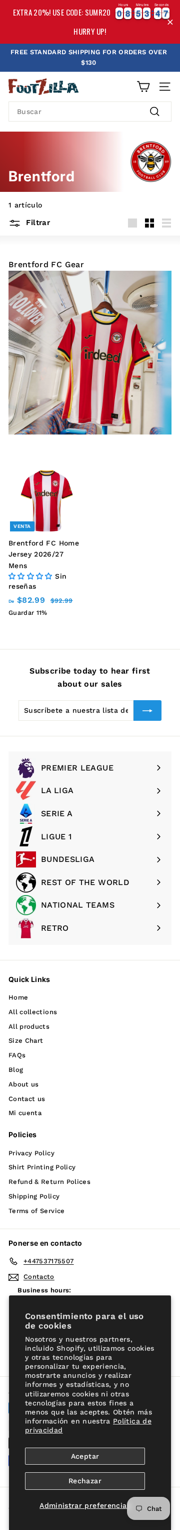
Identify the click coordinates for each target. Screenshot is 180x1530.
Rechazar (85, 1481)
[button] (31, 576)
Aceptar (85, 1456)
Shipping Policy (34, 1196)
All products (29, 1026)
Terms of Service (36, 1211)
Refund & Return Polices (49, 1181)
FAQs (17, 1055)
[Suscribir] (148, 710)
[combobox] (90, 111)
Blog (15, 1069)
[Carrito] (143, 86)
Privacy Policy (31, 1153)
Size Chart (26, 1040)
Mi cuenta (25, 1113)
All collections (32, 1012)
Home (18, 997)
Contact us (27, 1099)
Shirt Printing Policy (42, 1167)
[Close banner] (170, 22)
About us (23, 1084)
